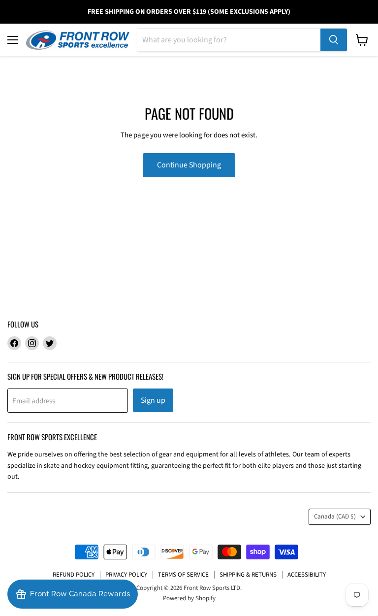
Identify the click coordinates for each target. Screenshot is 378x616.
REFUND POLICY (73, 574)
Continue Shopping (189, 165)
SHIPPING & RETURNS (248, 574)
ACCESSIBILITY (306, 574)
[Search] (333, 40)
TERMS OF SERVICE (183, 574)
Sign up (153, 400)
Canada (335, 516)
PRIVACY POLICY (126, 574)
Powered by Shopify (189, 598)
